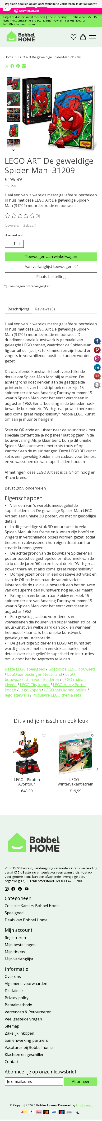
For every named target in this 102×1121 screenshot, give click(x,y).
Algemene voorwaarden (26, 983)
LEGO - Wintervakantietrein (75, 782)
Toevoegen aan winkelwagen (51, 256)
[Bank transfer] (69, 1112)
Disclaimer (14, 990)
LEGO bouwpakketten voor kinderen (40, 677)
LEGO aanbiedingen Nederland (34, 674)
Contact (12, 1061)
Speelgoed (14, 912)
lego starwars (17, 695)
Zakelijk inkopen (19, 1033)
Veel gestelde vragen (23, 1019)
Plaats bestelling (51, 276)
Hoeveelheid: (14, 235)
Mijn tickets (15, 951)
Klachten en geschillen (24, 1054)
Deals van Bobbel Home (26, 919)
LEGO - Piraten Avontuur (27, 782)
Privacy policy (16, 997)
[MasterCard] (46, 1112)
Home (9, 57)
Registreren (15, 937)
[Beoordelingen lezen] (20, 216)
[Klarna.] (39, 1112)
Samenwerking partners (26, 1040)
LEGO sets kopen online (65, 690)
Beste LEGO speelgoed (25, 669)
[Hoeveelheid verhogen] (19, 244)
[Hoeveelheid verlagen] (9, 244)
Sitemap (12, 1026)
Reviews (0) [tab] (45, 309)
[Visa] (54, 1112)
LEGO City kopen (35, 684)
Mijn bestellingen (20, 944)
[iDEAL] (24, 1112)
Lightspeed (84, 1105)
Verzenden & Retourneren (28, 1012)
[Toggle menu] (92, 37)
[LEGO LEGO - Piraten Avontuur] (27, 753)
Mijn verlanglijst (19, 959)
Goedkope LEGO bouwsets (72, 669)
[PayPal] (31, 1112)
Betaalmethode (18, 1004)
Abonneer (81, 1081)
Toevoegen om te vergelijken (29, 286)
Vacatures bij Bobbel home (29, 1047)
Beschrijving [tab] (18, 309)
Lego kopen (30, 690)
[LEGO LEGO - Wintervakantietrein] (75, 753)
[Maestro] (62, 1112)
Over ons (13, 976)
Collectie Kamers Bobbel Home (32, 905)
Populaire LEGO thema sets (56, 695)
